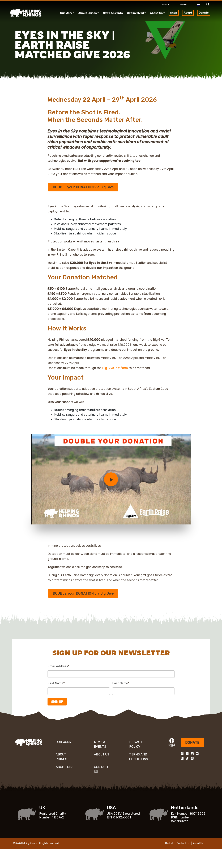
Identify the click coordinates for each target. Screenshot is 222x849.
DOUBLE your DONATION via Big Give (83, 187)
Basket (183, 4)
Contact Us (101, 769)
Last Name (120, 683)
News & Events (113, 13)
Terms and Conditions (138, 757)
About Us (156, 13)
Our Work (66, 13)
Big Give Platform (115, 368)
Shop (173, 12)
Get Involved (135, 13)
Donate (204, 12)
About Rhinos (87, 13)
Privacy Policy (135, 744)
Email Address (58, 666)
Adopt (188, 12)
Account (166, 4)
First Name (56, 683)
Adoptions (64, 767)
